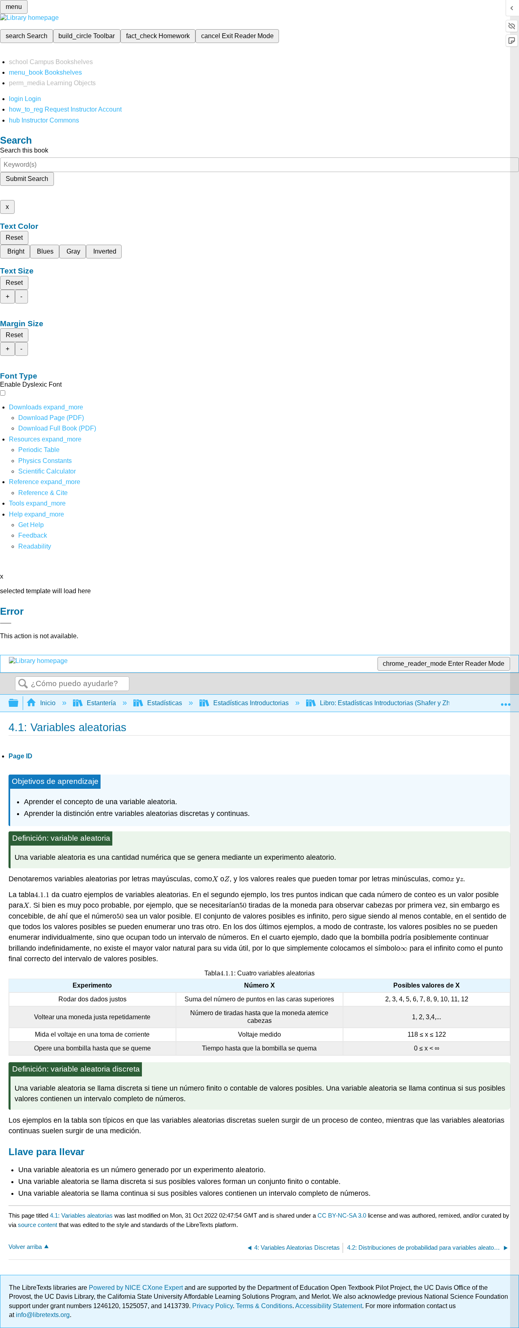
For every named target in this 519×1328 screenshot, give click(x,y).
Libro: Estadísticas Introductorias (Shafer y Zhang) (391, 703)
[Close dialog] (5, 623)
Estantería (101, 703)
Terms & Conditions (264, 1305)
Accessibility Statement (328, 1305)
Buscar (23, 684)
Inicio (48, 703)
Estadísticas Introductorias (251, 703)
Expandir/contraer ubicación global (505, 701)
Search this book (24, 150)
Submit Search (27, 178)
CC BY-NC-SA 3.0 (341, 1215)
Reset (14, 237)
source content (37, 1224)
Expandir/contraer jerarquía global (18, 703)
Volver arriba (25, 1246)
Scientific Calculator (47, 471)
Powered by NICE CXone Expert (136, 1287)
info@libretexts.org (42, 1314)
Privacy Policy (212, 1305)
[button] (32, 535)
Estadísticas (165, 703)
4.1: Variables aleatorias (81, 1215)
